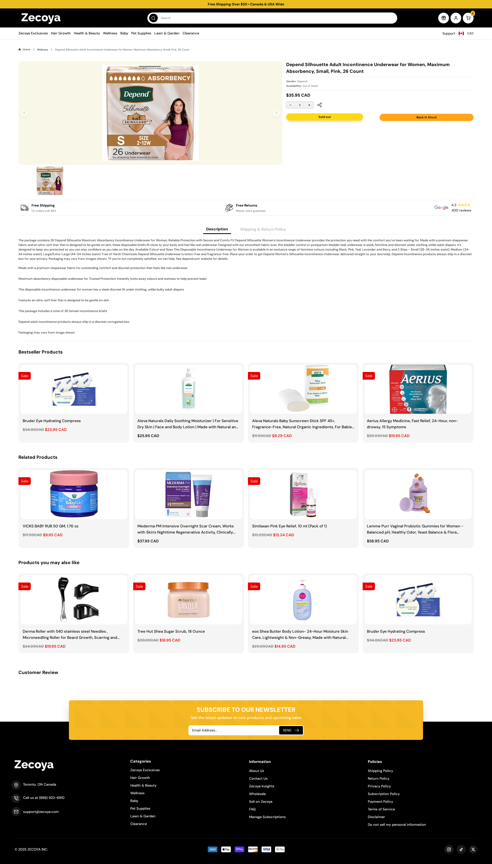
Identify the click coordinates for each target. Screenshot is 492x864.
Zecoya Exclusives (33, 33)
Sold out (324, 117)
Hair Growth (61, 33)
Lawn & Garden (167, 33)
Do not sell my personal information (397, 824)
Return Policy (378, 778)
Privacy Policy (379, 786)
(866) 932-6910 (51, 797)
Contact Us (258, 778)
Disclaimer (376, 817)
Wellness (110, 33)
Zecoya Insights (261, 786)
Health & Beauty (87, 33)
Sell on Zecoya (260, 801)
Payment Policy (380, 801)
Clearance (191, 33)
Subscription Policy (384, 794)
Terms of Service (381, 809)
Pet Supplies (141, 33)
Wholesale (257, 794)
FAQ (252, 809)
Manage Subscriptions (267, 817)
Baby (124, 33)
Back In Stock (426, 117)
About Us (256, 771)
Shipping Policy (380, 771)
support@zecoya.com (41, 811)
